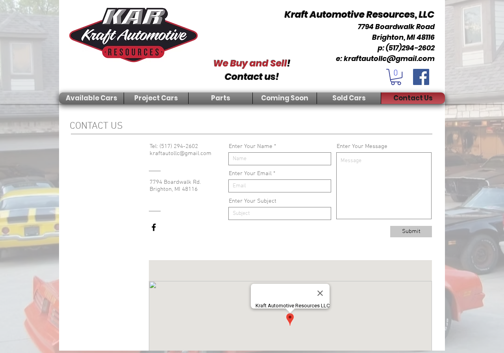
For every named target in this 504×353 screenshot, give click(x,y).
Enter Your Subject (252, 201)
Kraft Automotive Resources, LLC (359, 14)
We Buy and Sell (250, 63)
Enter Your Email (250, 174)
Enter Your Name (250, 147)
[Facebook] (421, 77)
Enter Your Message (362, 147)
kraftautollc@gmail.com (389, 58)
